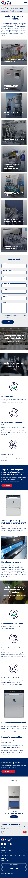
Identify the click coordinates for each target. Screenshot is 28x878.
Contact (7, 860)
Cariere (3, 860)
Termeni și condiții (5, 855)
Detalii (14, 816)
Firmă (5, 264)
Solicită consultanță (8, 771)
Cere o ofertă (7, 485)
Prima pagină (4, 7)
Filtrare (13, 781)
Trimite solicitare (8, 322)
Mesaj (5, 302)
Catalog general (14, 865)
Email (5, 289)
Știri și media (8, 850)
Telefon (5, 296)
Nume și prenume (8, 270)
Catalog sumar (14, 868)
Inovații (3, 850)
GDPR (11, 855)
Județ (5, 277)
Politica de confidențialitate (20, 855)
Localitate (6, 283)
